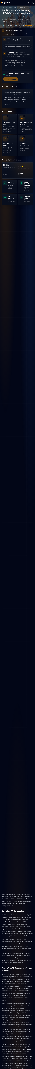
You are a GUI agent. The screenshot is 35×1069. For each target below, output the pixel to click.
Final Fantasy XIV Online (9, 7)
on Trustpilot (8, 21)
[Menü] (32, 2)
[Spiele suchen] (28, 2)
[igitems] (5, 2)
